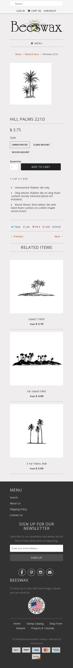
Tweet (17, 226)
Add (48, 226)
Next (57, 236)
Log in (21, 10)
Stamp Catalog (35, 623)
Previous (18, 236)
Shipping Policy (18, 509)
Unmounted (20, 144)
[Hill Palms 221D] (30, 84)
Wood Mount (21, 152)
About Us (15, 503)
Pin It (37, 226)
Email (58, 226)
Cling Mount (41, 144)
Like (28, 226)
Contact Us (16, 515)
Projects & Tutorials (42, 628)
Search (14, 497)
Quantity (15, 161)
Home (17, 623)
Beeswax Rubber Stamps (34, 639)
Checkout (50, 10)
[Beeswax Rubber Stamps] (36, 26)
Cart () (36, 10)
